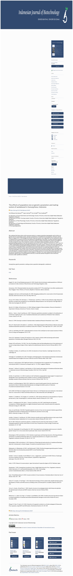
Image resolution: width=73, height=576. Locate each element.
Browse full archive (55, 538)
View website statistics (34, 572)
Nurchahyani (24, 196)
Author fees (54, 549)
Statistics (13, 189)
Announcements (15, 188)
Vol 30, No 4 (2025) (26, 551)
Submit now (53, 557)
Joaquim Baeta (25, 572)
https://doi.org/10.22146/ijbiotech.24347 (20, 210)
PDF (10, 272)
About (12, 180)
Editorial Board (53, 85)
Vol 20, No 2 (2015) (16, 196)
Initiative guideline (57, 127)
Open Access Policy (54, 90)
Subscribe (52, 153)
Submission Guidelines (55, 78)
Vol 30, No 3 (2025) (38, 551)
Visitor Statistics (54, 94)
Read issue (57, 66)
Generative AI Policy (54, 92)
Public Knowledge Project (44, 571)
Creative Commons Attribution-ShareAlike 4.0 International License (38, 527)
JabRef (55, 138)
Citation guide (56, 116)
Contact (13, 191)
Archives (13, 186)
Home (12, 179)
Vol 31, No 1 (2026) (13, 551)
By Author (53, 170)
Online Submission (54, 76)
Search (12, 184)
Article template (56, 113)
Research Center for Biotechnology (36, 566)
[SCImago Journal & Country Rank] (57, 70)
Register (13, 182)
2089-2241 (57, 565)
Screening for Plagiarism (55, 83)
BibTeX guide (56, 123)
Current (13, 185)
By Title (52, 172)
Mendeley (55, 135)
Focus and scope (55, 546)
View (52, 151)
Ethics (52, 553)
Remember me (55, 104)
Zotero (55, 136)
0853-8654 (46, 565)
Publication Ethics (54, 81)
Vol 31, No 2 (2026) (54, 62)
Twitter (54, 145)
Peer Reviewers (54, 87)
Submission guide (57, 120)
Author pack (54, 542)
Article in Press (15, 193)
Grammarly (55, 139)
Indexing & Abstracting (17, 190)
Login (12, 181)
